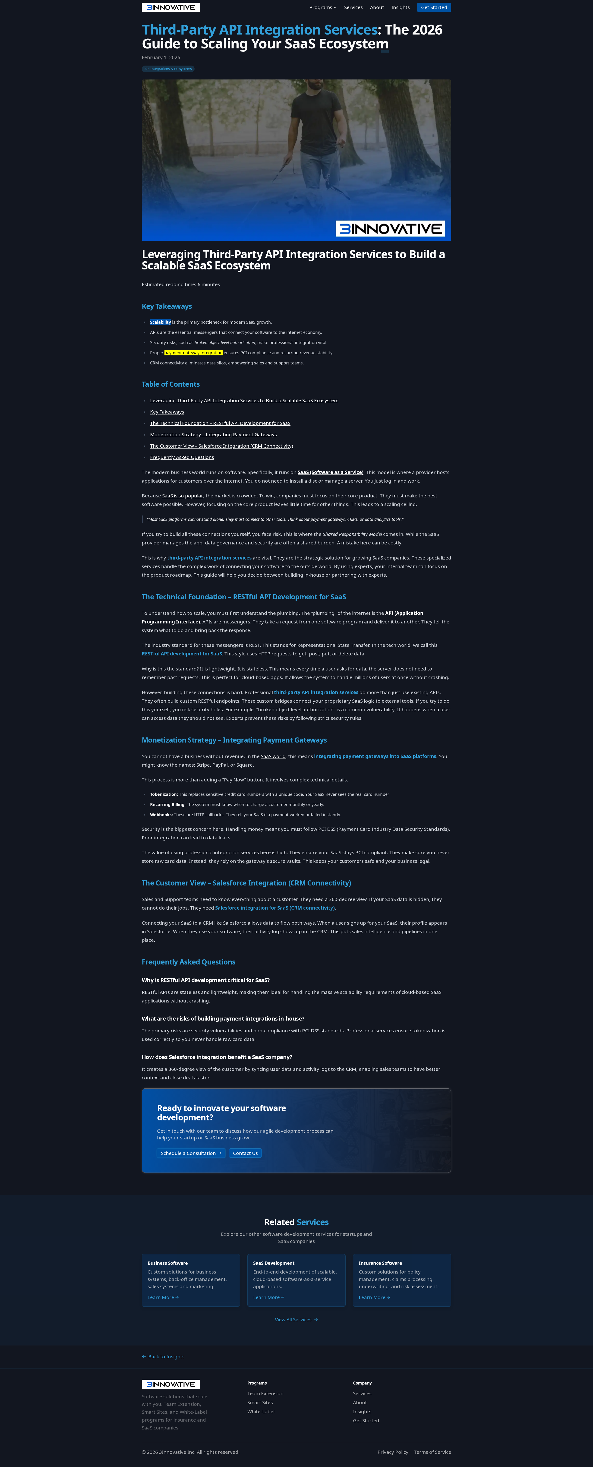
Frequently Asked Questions (182, 457)
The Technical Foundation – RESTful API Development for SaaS (220, 423)
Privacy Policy (393, 1452)
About (377, 7)
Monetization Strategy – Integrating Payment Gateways (213, 434)
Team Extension (265, 1393)
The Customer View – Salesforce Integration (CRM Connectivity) (221, 446)
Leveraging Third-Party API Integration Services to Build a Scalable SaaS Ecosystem (244, 400)
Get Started (434, 7)
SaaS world (273, 756)
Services (353, 7)
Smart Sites (260, 1402)
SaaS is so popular (182, 495)
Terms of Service (432, 1452)
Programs (320, 7)
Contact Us (245, 1153)
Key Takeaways (167, 411)
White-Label (260, 1411)
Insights (400, 7)
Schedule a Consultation (188, 1153)
